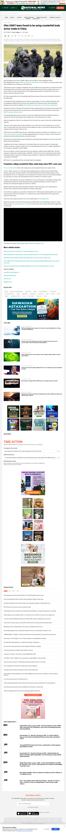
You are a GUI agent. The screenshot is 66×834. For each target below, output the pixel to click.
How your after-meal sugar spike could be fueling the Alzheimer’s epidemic (22, 646)
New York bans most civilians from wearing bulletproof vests (21, 251)
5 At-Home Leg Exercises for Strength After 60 (15, 679)
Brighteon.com (39, 243)
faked (22, 40)
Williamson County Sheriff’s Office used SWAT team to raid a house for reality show (27, 258)
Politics (12, 17)
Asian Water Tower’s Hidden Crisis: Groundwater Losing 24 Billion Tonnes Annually (25, 658)
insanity (33, 40)
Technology (36, 18)
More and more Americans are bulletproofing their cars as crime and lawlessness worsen (29, 266)
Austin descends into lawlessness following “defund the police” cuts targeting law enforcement (31, 254)
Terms (40, 818)
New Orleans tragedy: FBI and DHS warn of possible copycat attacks (39, 380)
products (55, 40)
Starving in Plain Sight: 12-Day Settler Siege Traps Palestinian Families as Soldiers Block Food (27, 603)
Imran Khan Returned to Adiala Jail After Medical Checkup (18, 650)
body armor (44, 39)
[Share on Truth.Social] (22, 35)
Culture (19, 17)
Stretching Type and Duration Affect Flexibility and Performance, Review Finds (23, 687)
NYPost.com (7, 279)
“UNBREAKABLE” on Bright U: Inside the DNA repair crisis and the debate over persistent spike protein (30, 634)
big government (37, 39)
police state (49, 40)
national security (39, 40)
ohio (45, 40)
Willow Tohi (30, 339)
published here (29, 822)
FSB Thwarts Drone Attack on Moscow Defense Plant (17, 607)
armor (30, 39)
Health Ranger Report (10, 722)
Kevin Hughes (16, 32)
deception (18, 40)
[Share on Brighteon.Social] (5, 35)
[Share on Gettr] (29, 35)
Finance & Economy (42, 17)
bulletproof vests (52, 39)
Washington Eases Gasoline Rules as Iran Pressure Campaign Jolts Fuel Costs (23, 626)
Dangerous (12, 40)
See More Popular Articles (33, 695)
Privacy (36, 818)
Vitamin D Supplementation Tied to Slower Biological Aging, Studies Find (22, 690)
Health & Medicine (29, 17)
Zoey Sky (29, 379)
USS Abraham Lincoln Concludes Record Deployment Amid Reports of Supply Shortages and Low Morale (30, 611)
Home (6, 17)
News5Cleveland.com (10, 275)
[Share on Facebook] (12, 35)
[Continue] (47, 803)
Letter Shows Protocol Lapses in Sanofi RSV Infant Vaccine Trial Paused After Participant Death (28, 622)
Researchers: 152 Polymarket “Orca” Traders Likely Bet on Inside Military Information (25, 638)
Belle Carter (30, 392)
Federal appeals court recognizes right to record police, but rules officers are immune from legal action (29, 615)
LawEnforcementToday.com (11, 272)
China (8, 22)
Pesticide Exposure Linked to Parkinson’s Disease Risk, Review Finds (21, 669)
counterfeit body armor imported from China (31, 82)
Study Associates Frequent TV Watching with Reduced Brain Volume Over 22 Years (25, 662)
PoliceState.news (44, 199)
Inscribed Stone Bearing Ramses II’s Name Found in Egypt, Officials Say (21, 642)
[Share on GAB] (25, 35)
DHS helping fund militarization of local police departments (40, 105)
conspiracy (6, 40)
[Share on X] (15, 35)
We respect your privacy (33, 807)
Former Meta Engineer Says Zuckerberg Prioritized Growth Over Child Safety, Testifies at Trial (27, 630)
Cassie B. (29, 326)
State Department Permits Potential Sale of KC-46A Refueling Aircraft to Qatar (24, 595)
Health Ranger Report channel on (25, 243)
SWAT (59, 40)
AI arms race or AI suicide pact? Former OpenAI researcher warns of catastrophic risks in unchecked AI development (39, 342)
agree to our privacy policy (25, 830)
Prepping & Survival (55, 17)
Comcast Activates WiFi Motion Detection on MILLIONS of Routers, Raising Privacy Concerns (27, 618)
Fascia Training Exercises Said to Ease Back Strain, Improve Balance (20, 665)
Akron (8, 39)
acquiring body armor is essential (21, 204)
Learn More (46, 829)
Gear (29, 40)
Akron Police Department (16, 39)
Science (28, 18)
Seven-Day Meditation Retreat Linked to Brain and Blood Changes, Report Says (23, 599)
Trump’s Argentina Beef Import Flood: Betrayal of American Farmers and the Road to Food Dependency (29, 683)
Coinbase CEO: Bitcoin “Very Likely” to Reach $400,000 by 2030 (20, 654)
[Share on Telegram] (19, 35)
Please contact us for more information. (12, 464)
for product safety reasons (14, 112)
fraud (26, 40)
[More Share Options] (32, 35)
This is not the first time (10, 168)
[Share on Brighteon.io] (8, 35)
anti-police (26, 39)
